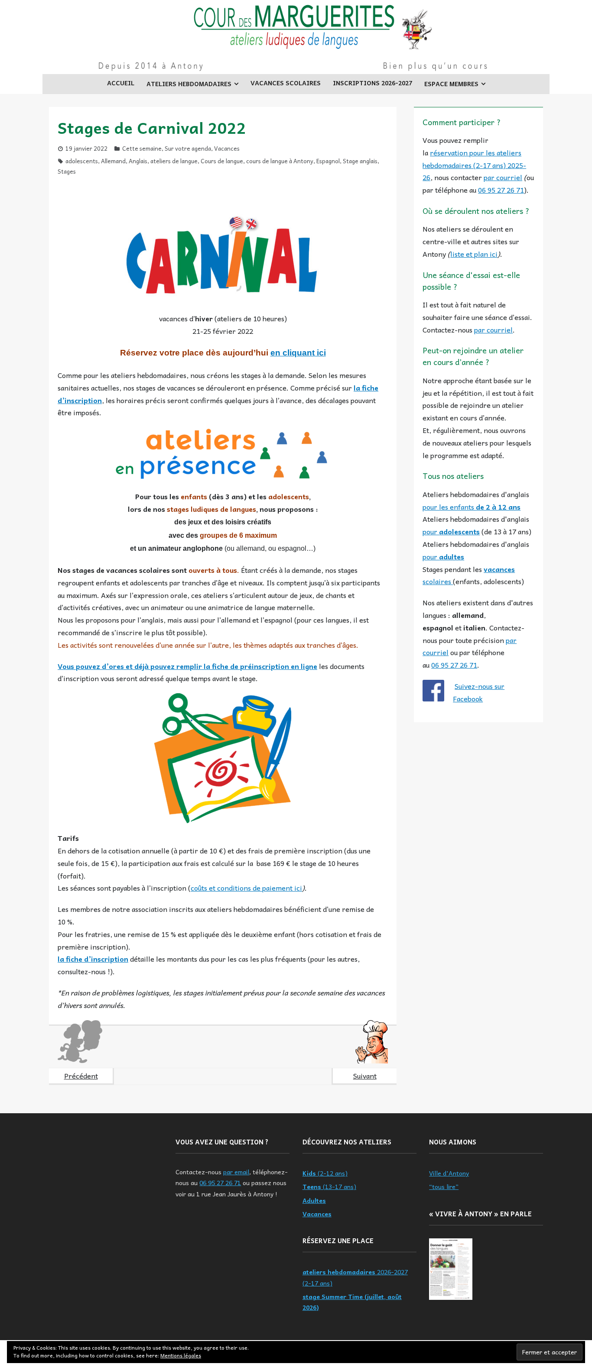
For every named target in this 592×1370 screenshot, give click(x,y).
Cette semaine (142, 148)
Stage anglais (360, 160)
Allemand (113, 160)
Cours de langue (222, 160)
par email (236, 1171)
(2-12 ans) (325, 1173)
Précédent (81, 1075)
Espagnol (328, 160)
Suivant (365, 1075)
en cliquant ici (298, 352)
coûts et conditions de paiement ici (246, 887)
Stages (67, 171)
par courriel (503, 177)
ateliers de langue (174, 160)
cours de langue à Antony (279, 160)
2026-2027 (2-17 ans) (355, 1277)
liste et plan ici (474, 253)
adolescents (81, 160)
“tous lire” (444, 1186)
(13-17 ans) (329, 1186)
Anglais (138, 160)
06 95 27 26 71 (501, 189)
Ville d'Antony (449, 1173)
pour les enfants (471, 506)
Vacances (227, 148)
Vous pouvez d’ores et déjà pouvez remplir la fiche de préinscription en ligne (187, 666)
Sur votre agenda (188, 148)
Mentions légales (180, 1355)
